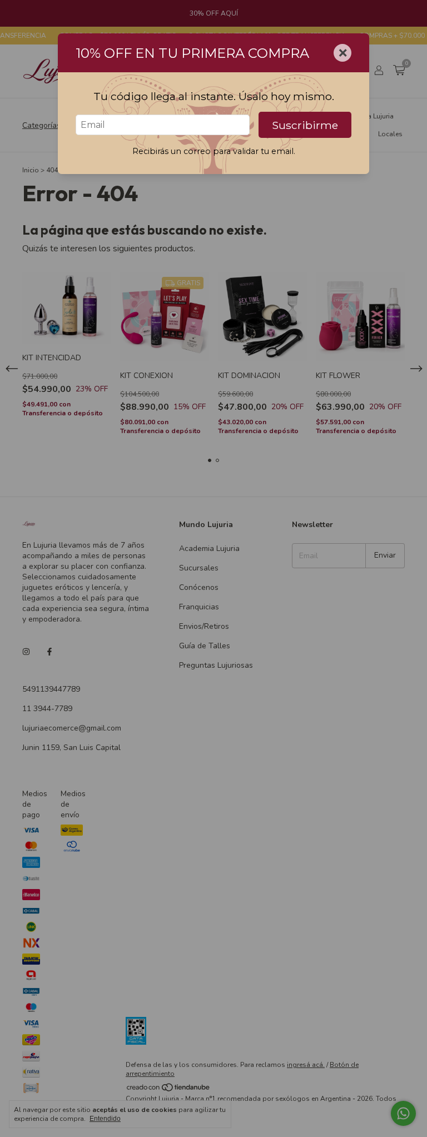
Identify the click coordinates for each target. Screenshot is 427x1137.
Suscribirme (305, 125)
